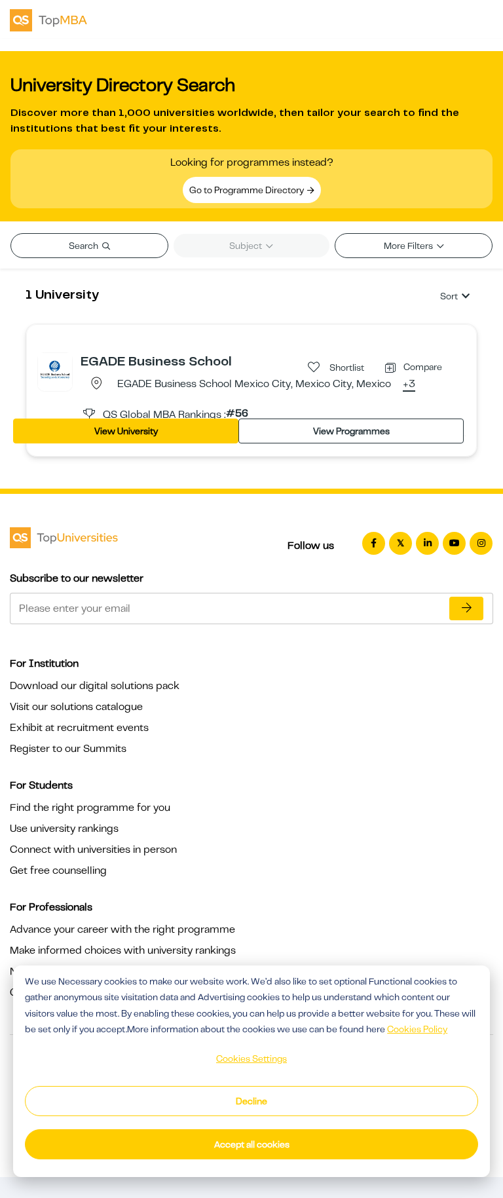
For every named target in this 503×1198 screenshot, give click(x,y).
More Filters (409, 246)
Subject (246, 246)
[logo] (48, 19)
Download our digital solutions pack (94, 685)
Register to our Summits (68, 748)
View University (126, 431)
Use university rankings (64, 828)
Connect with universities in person (93, 849)
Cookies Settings (251, 1058)
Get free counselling (58, 870)
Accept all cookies (251, 1144)
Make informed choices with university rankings (123, 950)
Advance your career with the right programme (122, 929)
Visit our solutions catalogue (76, 706)
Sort (449, 296)
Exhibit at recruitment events (79, 727)
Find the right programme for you (90, 807)
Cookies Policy (417, 1029)
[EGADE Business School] (55, 369)
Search (84, 246)
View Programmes (351, 431)
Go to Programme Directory (247, 190)
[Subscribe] (466, 608)
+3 (409, 384)
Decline (251, 1101)
